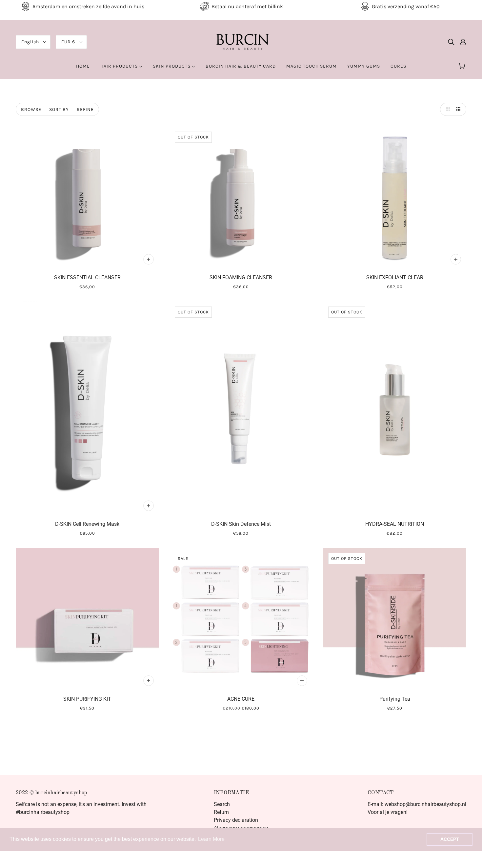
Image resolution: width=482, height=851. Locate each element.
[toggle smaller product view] (459, 109)
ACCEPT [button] (449, 839)
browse (31, 109)
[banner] (241, 41)
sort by (59, 109)
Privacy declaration (236, 820)
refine (85, 109)
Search (222, 804)
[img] (451, 42)
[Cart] (463, 66)
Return (221, 812)
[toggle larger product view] (446, 109)
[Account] (463, 42)
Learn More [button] (211, 839)
